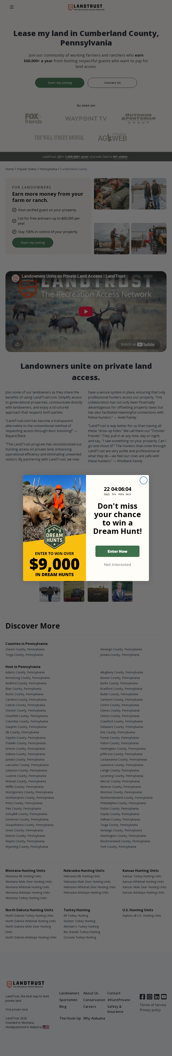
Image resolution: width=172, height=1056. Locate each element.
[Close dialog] (143, 480)
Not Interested (117, 564)
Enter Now (118, 551)
